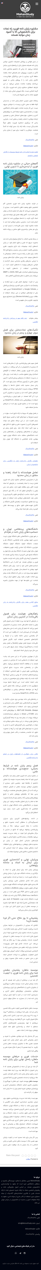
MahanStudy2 (28, 146)
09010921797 (30, 140)
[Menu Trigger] (37, 4)
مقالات (28, 1159)
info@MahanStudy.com (26, 1223)
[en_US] (2, 3)
